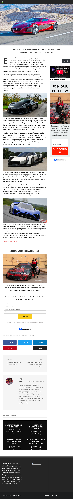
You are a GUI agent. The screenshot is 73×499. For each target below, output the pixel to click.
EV (4, 335)
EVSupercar (17, 335)
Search (52, 58)
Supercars (32, 335)
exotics (24, 335)
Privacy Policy (54, 495)
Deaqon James (23, 52)
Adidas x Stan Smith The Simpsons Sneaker (14, 362)
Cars (31, 52)
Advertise (46, 495)
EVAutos (9, 335)
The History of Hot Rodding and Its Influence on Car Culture (34, 363)
